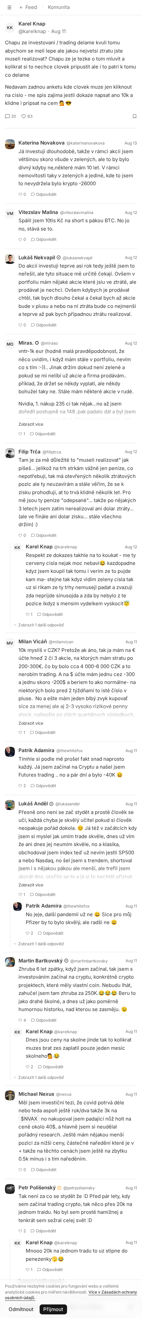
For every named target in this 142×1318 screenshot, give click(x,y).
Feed (31, 7)
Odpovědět (46, 194)
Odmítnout (21, 1309)
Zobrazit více (30, 424)
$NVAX (29, 1119)
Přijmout (53, 1309)
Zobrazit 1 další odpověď (41, 624)
